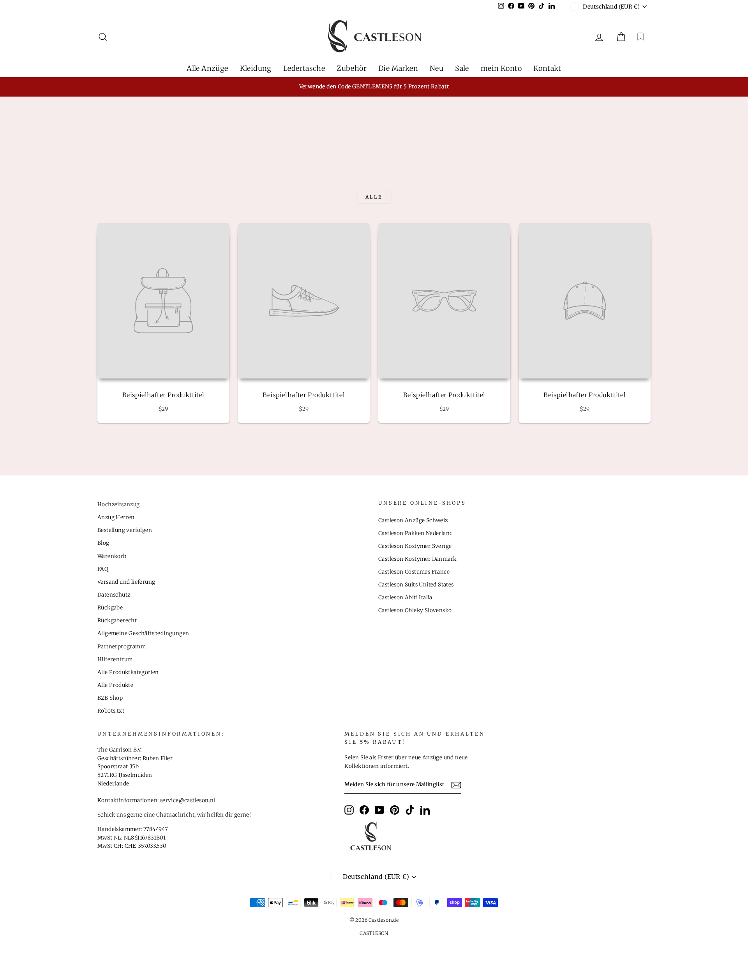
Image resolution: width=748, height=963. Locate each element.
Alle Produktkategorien (128, 672)
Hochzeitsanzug (118, 504)
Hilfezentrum (115, 659)
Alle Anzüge (207, 68)
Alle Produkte (115, 685)
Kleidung (256, 68)
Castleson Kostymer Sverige (415, 546)
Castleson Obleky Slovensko (415, 610)
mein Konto (501, 68)
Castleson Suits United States (416, 584)
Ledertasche (304, 68)
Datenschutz (113, 595)
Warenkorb (112, 556)
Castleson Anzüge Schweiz (413, 520)
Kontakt (547, 68)
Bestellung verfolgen (124, 530)
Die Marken (398, 68)
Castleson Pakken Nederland (415, 533)
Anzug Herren (116, 517)
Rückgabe (110, 607)
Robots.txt (110, 711)
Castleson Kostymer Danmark (417, 559)
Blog (103, 543)
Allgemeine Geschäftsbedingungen (143, 633)
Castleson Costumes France (414, 572)
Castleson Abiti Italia (405, 597)
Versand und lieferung (126, 582)
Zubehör (352, 68)
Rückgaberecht (117, 620)
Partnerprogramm (121, 646)
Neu (436, 68)
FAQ (102, 569)
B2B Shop (110, 698)
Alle (374, 197)
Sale (462, 68)
